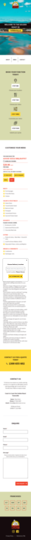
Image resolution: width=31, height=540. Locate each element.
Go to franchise (14, 276)
